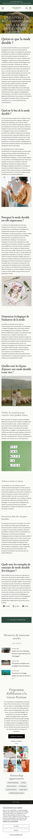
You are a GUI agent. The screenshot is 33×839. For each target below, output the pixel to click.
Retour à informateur (18, 619)
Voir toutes (16, 643)
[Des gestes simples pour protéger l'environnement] (5, 662)
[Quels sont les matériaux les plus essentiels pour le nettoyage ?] (5, 650)
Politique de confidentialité (10, 821)
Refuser (16, 830)
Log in (16, 743)
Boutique (16, 802)
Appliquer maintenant (16, 736)
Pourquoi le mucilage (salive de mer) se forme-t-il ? (21, 675)
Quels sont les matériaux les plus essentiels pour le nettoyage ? (21, 653)
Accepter (16, 826)
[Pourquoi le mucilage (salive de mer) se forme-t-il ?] (5, 672)
